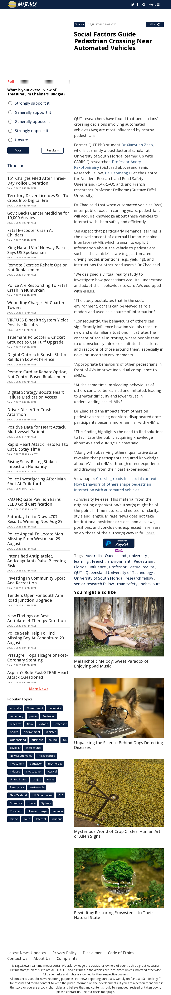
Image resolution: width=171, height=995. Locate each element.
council (53, 740)
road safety (127, 583)
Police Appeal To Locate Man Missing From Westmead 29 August (35, 538)
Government (35, 708)
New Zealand (18, 795)
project (37, 779)
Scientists (16, 803)
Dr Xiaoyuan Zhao (137, 144)
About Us (42, 958)
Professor (118, 566)
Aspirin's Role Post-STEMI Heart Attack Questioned (37, 675)
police (33, 716)
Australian (49, 716)
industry (15, 771)
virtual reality (142, 566)
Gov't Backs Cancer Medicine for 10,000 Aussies (38, 215)
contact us (73, 992)
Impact (14, 819)
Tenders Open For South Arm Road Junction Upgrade (35, 598)
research (15, 724)
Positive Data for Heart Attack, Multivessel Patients (36, 429)
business (37, 740)
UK (65, 740)
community (17, 716)
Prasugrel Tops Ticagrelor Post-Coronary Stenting (37, 657)
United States (18, 779)
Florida (80, 566)
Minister (51, 732)
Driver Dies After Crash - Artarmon (30, 412)
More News (38, 688)
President (16, 811)
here (150, 532)
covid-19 (15, 748)
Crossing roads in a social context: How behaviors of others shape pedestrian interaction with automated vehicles (115, 484)
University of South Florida (98, 578)
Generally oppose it (32, 121)
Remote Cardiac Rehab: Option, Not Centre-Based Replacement (37, 374)
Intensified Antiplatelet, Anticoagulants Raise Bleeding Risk (36, 560)
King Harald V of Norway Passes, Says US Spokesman (38, 250)
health (14, 732)
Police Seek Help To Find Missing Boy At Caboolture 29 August (35, 637)
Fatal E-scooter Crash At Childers (30, 233)
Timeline (15, 165)
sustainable (37, 787)
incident (57, 819)
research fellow (139, 578)
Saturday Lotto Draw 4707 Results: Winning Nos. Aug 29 (35, 519)
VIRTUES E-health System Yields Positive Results (38, 322)
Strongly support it (32, 103)
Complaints (67, 958)
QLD (61, 795)
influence (98, 566)
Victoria (43, 724)
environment (119, 561)
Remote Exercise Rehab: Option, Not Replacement (38, 267)
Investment (17, 763)
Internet (41, 819)
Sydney (46, 803)
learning (81, 561)
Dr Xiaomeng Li (118, 172)
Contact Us (17, 958)
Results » (53, 150)
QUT (78, 572)
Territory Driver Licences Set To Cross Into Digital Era (37, 198)
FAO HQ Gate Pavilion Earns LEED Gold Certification (34, 502)
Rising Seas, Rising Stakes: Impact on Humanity (32, 464)
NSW (30, 724)
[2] (9, 982)
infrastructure (46, 756)
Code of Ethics (121, 952)
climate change (37, 811)
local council (33, 748)
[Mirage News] (23, 4)
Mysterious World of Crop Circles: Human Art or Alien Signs (117, 834)
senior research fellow (94, 583)
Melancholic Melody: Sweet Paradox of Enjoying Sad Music (111, 664)
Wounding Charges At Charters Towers (36, 305)
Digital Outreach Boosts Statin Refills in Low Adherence (36, 357)
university (138, 555)
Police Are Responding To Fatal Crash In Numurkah (37, 288)
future (32, 803)
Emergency (17, 787)
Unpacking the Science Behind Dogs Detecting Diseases (118, 745)
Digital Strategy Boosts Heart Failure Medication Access (35, 395)
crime (50, 779)
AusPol (52, 771)
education (36, 763)
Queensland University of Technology (119, 572)
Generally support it (33, 112)
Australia (94, 555)
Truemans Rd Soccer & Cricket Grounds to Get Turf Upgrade (36, 340)
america (58, 811)
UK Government (43, 795)
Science (79, 24)
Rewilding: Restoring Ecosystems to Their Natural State (113, 915)
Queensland (115, 555)
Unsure (21, 139)
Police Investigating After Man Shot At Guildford (36, 481)
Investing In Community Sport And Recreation (36, 580)
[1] (160, 978)
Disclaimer (92, 952)
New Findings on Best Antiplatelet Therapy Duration (36, 618)
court (27, 819)
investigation (34, 771)
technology (55, 763)
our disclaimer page (101, 992)
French (98, 561)
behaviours (151, 583)
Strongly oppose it (31, 130)
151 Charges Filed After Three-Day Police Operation (36, 181)
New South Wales (21, 756)
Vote (18, 150)
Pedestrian (143, 561)
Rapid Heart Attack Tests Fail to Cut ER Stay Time (37, 447)
